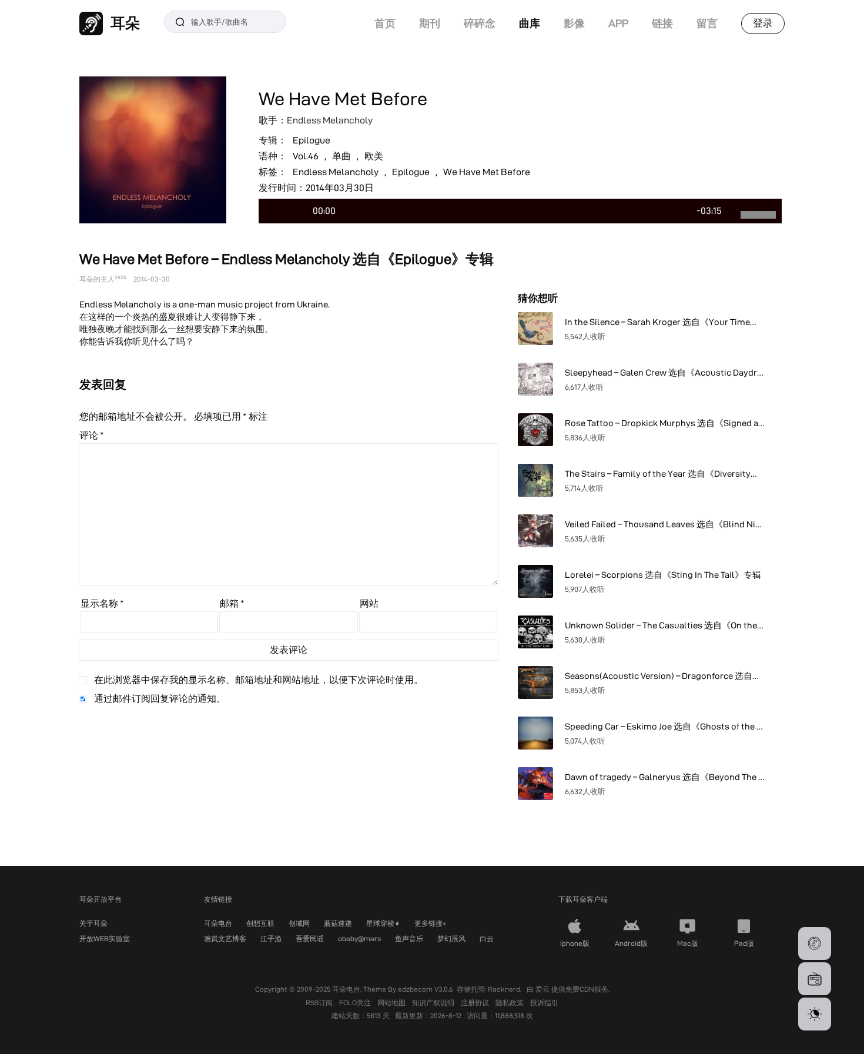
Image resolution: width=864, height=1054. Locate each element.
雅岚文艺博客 (225, 938)
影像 (574, 23)
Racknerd (504, 989)
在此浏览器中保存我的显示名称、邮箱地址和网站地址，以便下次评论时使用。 (258, 680)
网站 (369, 603)
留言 (707, 23)
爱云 (543, 989)
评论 (91, 435)
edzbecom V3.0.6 (425, 989)
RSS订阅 (320, 1002)
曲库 (529, 23)
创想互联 (260, 923)
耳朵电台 (218, 923)
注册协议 (476, 1002)
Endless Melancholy (330, 120)
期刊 (429, 23)
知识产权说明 (434, 1002)
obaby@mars (359, 938)
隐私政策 (510, 1002)
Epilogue (311, 140)
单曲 (341, 156)
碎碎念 (479, 23)
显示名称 (102, 603)
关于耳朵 (93, 923)
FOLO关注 (356, 1002)
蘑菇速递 (338, 923)
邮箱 (232, 603)
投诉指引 (544, 1002)
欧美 (373, 156)
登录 (763, 23)
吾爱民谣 (310, 938)
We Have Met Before (486, 172)
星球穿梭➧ (383, 923)
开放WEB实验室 (104, 938)
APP (618, 23)
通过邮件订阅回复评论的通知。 (160, 699)
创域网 (299, 923)
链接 (662, 23)
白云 (487, 938)
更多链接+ (430, 923)
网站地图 (392, 1002)
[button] (814, 943)
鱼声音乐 (409, 938)
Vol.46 (306, 156)
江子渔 (271, 938)
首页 (385, 23)
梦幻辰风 (451, 938)
